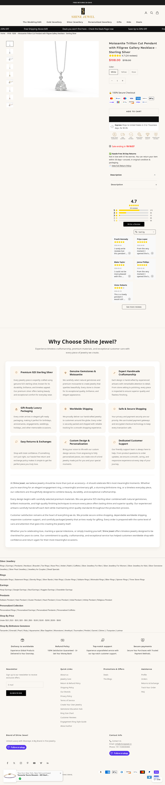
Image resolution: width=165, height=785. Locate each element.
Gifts (119, 22)
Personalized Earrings (26, 610)
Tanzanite (4, 630)
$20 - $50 (23, 620)
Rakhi (69, 566)
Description (116, 174)
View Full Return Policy (121, 165)
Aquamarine (34, 630)
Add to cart (133, 111)
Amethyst (68, 630)
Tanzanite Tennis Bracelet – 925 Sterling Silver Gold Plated (34, 783)
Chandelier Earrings (64, 590)
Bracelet (36, 566)
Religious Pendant (104, 600)
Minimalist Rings (97, 579)
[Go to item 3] (9, 59)
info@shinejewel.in (123, 744)
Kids (129, 22)
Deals (139, 22)
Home (3, 33)
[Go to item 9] (9, 105)
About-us (64, 674)
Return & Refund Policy (70, 683)
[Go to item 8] (9, 97)
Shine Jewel (19, 483)
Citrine (101, 630)
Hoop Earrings (6, 590)
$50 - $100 (33, 620)
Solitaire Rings (83, 579)
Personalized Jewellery (100, 22)
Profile (144, 674)
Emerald (12, 630)
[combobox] (145, 232)
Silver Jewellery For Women (115, 566)
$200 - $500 (56, 620)
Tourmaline (78, 630)
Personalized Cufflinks (66, 610)
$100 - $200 (11, 33)
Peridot (87, 630)
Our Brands (65, 692)
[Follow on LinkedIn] (47, 763)
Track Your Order (148, 687)
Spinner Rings (122, 579)
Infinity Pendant (89, 600)
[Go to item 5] (9, 74)
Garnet (94, 630)
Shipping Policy (67, 687)
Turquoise (111, 630)
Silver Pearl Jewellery (18, 569)
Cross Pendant (62, 600)
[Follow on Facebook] (7, 763)
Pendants (18, 566)
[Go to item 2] (9, 51)
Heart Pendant (49, 600)
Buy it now (134, 119)
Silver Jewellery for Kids (137, 566)
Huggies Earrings (48, 590)
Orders (144, 679)
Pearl (20, 630)
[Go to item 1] (9, 44)
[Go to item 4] (9, 66)
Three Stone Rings (137, 579)
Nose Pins (55, 566)
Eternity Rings (35, 579)
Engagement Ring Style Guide (73, 721)
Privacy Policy (66, 696)
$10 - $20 (14, 620)
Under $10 (4, 620)
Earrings (9, 566)
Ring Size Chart (67, 713)
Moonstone (58, 630)
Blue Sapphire (46, 630)
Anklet (63, 566)
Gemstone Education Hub (71, 709)
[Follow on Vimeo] (41, 763)
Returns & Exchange (150, 683)
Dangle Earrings (19, 590)
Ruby (26, 630)
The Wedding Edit (32, 22)
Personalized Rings (8, 610)
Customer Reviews (68, 717)
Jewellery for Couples (37, 569)
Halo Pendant (21, 600)
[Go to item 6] (9, 82)
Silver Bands (48, 579)
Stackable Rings (6, 579)
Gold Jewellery (54, 22)
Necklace (27, 566)
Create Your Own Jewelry (71, 704)
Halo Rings (58, 579)
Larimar (119, 630)
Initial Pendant (75, 600)
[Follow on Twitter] (14, 763)
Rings (2, 566)
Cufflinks (76, 566)
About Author (66, 726)
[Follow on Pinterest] (27, 763)
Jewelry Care (65, 679)
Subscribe (16, 693)
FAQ (143, 692)
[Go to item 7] (9, 89)
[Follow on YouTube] (34, 763)
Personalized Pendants (46, 610)
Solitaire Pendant (7, 600)
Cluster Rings (70, 579)
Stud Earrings (33, 590)
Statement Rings (21, 579)
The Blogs (108, 679)
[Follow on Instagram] (21, 763)
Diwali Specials (53, 569)
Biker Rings (110, 579)
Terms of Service (67, 700)
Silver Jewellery (75, 22)
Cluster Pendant (34, 600)
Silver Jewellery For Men (92, 566)
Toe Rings (45, 566)
